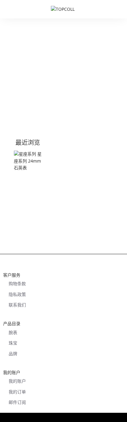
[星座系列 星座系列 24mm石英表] (29, 166)
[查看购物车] (119, 9)
